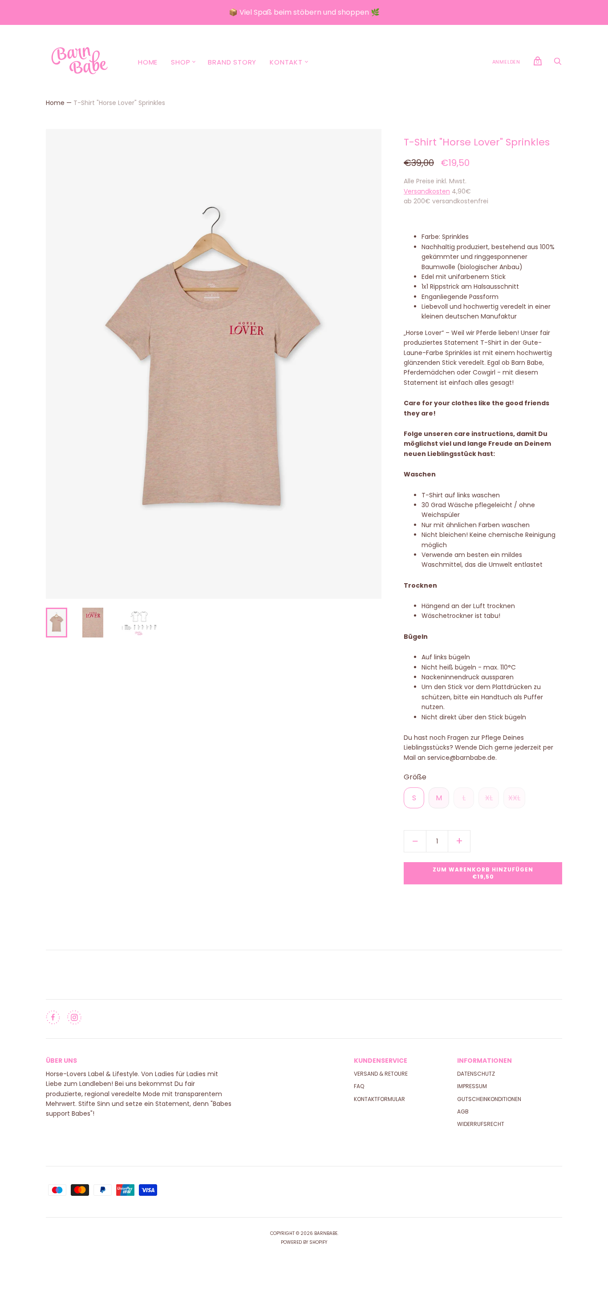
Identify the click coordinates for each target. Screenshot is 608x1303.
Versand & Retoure (381, 1073)
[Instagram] (74, 1019)
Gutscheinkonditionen (489, 1099)
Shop (180, 62)
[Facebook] (53, 1019)
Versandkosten (427, 191)
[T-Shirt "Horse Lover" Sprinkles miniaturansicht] (56, 622)
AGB (463, 1111)
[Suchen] (557, 63)
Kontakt (286, 62)
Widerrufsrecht (480, 1124)
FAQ (359, 1086)
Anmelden (506, 61)
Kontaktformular (379, 1099)
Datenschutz (476, 1073)
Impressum (472, 1086)
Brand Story (232, 62)
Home (148, 62)
